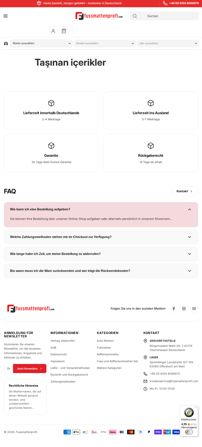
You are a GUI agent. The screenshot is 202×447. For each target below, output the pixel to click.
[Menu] (5, 16)
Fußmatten (104, 347)
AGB (53, 347)
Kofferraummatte (107, 354)
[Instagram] (184, 309)
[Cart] (64, 31)
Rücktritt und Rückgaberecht (69, 374)
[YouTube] (194, 309)
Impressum (57, 361)
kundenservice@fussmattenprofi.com (174, 381)
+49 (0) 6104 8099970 (184, 3)
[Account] (53, 31)
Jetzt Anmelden (27, 368)
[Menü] (195, 408)
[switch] (189, 432)
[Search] (134, 16)
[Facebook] (174, 309)
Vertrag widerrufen (62, 340)
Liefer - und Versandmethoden (70, 368)
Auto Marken (105, 340)
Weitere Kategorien (109, 368)
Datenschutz (58, 354)
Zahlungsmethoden (62, 381)
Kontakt (182, 191)
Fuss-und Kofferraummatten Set (117, 361)
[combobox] (167, 16)
